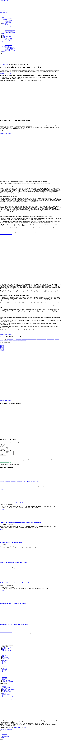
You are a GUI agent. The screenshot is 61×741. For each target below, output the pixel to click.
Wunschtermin (2, 449)
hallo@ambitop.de (2, 14)
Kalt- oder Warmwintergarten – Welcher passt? (11, 542)
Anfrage (1, 454)
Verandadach (23, 340)
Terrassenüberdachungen (7, 18)
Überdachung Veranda (17, 340)
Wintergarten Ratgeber (9, 31)
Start (3, 17)
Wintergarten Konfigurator (10, 32)
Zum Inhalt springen (4, 0)
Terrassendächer (5, 64)
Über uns (4, 686)
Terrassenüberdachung (32, 339)
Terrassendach (18, 339)
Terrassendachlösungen (6, 658)
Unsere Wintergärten (9, 20)
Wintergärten (4, 19)
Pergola (6, 24)
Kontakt (3, 33)
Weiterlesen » (2, 489)
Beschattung (4, 23)
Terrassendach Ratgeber (9, 28)
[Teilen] (2, 739)
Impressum (20, 727)
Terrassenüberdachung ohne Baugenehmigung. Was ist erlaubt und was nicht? (19, 502)
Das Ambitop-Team (6, 688)
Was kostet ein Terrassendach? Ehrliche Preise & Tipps (13, 562)
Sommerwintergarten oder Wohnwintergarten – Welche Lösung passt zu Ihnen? (19, 481)
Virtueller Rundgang (6, 687)
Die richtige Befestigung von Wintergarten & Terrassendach (14, 582)
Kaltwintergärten (8, 22)
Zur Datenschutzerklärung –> (5, 462)
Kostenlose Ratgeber (6, 27)
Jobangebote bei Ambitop (7, 691)
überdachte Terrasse (50, 339)
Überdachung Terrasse (8, 340)
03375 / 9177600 (2, 10)
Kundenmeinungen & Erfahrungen (8, 689)
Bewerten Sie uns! (5, 690)
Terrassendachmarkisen (9, 25)
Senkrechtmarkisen (8, 26)
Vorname (2, 444)
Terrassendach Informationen (7, 673)
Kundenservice (5, 655)
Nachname (2, 445)
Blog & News (5, 657)
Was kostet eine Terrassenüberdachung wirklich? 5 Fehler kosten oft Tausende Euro (20, 522)
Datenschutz (15, 727)
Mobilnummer (3, 448)
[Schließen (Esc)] (4, 739)
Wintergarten (4, 669)
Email (1, 446)
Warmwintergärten (8, 21)
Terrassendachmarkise (6, 672)
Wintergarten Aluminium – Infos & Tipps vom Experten (14, 624)
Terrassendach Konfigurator (10, 30)
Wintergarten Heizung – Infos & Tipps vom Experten (13, 603)
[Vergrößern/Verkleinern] (0, 739)
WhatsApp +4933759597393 (4, 12)
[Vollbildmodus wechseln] (1, 739)
